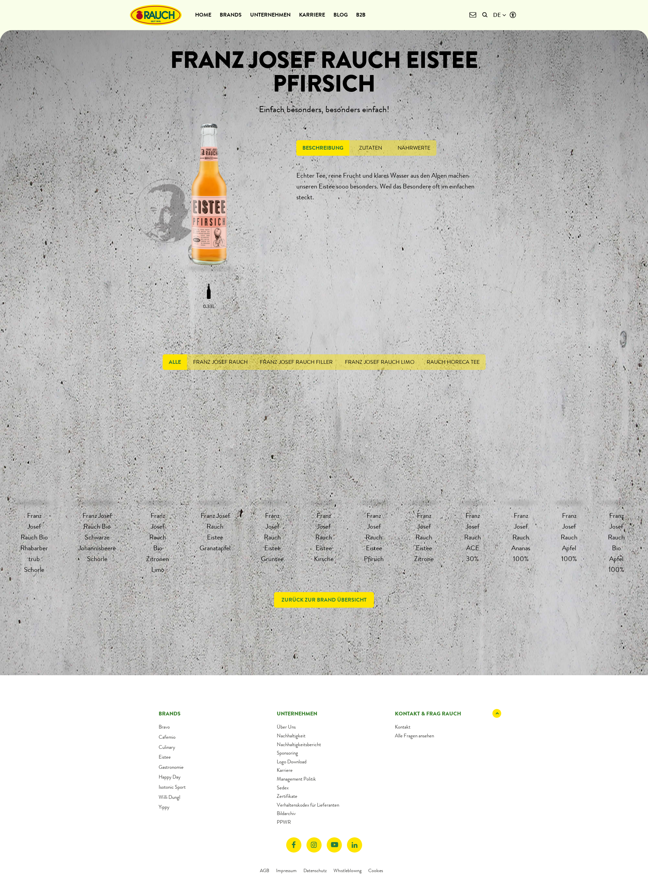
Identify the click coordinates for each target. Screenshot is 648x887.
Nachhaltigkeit (291, 735)
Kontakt (402, 727)
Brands (231, 15)
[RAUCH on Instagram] (314, 845)
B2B (361, 15)
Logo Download (291, 761)
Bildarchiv (286, 813)
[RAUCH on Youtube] (334, 845)
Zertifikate (287, 796)
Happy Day (170, 777)
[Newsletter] (472, 15)
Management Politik (296, 779)
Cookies (375, 870)
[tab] (322, 148)
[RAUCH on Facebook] (293, 845)
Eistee (165, 757)
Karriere (312, 15)
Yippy (164, 807)
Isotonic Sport (172, 787)
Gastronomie (171, 767)
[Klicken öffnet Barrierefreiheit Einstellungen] (512, 15)
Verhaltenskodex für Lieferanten (308, 805)
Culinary (167, 747)
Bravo (164, 727)
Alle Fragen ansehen (414, 735)
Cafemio (167, 737)
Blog (340, 15)
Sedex (283, 787)
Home (203, 15)
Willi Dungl (169, 797)
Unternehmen (270, 15)
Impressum (286, 870)
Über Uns (286, 727)
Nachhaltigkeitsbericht (299, 744)
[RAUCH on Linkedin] (354, 845)
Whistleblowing (347, 870)
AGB (264, 870)
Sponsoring (287, 753)
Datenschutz (315, 870)
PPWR (284, 822)
